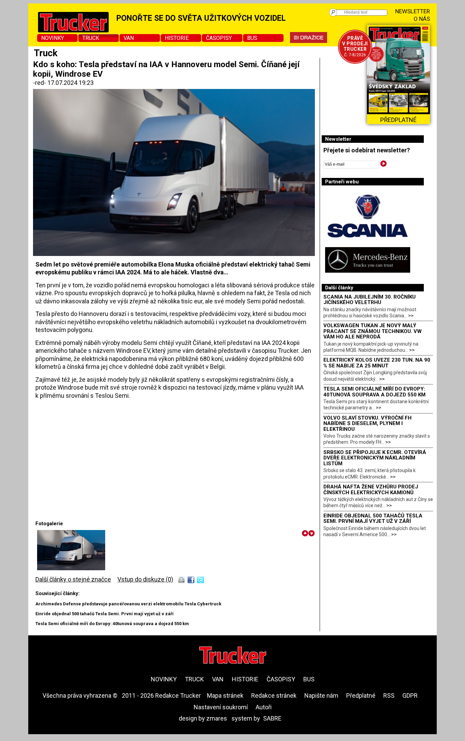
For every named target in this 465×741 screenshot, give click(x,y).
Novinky (52, 38)
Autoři (264, 707)
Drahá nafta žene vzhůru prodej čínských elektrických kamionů (370, 490)
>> (411, 316)
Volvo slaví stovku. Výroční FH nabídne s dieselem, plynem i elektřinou (367, 423)
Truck (90, 38)
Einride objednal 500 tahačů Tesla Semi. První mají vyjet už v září (104, 613)
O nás (422, 18)
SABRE (272, 718)
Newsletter (412, 11)
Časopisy (219, 38)
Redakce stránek (273, 695)
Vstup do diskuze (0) (145, 579)
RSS (389, 695)
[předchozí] (305, 533)
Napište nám (321, 695)
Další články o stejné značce (73, 579)
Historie (177, 38)
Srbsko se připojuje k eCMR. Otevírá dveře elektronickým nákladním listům (374, 458)
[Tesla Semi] (71, 568)
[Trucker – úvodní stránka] (232, 656)
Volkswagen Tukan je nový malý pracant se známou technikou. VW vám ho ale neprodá (372, 331)
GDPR (410, 695)
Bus (252, 38)
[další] (311, 533)
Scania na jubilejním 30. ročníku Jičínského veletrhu (369, 300)
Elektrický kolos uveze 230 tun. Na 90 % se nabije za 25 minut (376, 363)
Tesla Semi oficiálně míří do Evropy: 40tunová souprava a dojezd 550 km (112, 623)
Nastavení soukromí (221, 707)
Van (129, 38)
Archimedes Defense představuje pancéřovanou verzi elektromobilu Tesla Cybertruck (128, 603)
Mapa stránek (225, 695)
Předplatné (360, 695)
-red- (40, 82)
